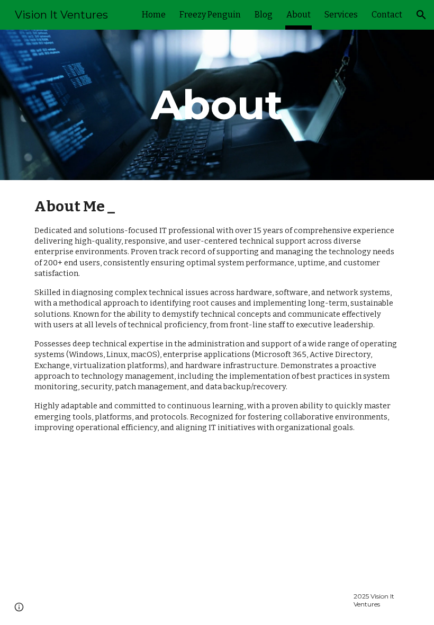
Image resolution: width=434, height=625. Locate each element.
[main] (217, 105)
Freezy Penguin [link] (210, 15)
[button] (421, 15)
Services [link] (341, 15)
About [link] (298, 15)
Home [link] (154, 15)
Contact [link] (387, 15)
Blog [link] (264, 15)
